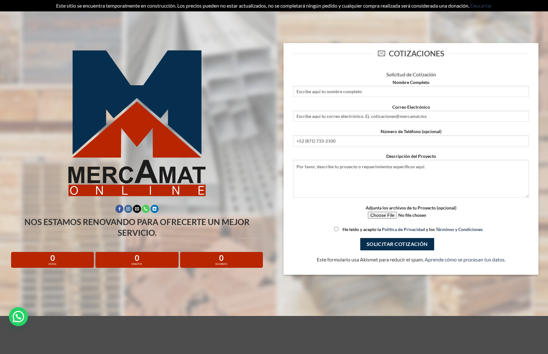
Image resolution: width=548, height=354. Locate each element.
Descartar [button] (481, 6)
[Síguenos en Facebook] (119, 209)
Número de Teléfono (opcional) (411, 131)
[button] (18, 316)
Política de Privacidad (403, 229)
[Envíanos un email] (137, 209)
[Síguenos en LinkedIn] (155, 209)
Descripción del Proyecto (411, 156)
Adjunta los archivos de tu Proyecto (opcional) (411, 207)
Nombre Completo (411, 82)
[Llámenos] (146, 209)
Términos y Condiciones (459, 229)
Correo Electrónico (411, 107)
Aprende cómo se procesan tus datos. (465, 259)
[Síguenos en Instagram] (128, 209)
